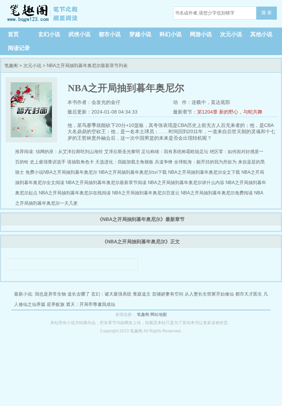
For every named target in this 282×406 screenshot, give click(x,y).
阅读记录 (19, 48)
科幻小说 (171, 34)
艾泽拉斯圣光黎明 (122, 151)
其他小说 (261, 34)
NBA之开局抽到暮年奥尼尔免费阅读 (217, 192)
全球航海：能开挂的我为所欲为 (205, 161)
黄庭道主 (142, 294)
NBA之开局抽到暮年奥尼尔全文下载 (204, 172)
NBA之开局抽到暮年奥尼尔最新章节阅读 (106, 182)
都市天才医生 (248, 294)
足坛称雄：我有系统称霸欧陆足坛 (174, 151)
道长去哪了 (78, 294)
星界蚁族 (56, 304)
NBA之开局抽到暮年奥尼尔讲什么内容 (186, 182)
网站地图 (158, 314)
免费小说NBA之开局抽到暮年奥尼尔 (61, 172)
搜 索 (266, 12)
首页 (13, 34)
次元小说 (231, 34)
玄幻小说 (49, 34)
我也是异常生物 (50, 294)
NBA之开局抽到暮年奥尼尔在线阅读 (75, 192)
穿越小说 (140, 34)
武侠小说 (79, 34)
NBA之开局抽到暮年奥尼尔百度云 (146, 192)
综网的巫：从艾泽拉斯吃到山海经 (69, 151)
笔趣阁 (43, 13)
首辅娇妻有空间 (167, 294)
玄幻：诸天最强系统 (111, 294)
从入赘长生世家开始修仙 (209, 294)
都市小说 (110, 34)
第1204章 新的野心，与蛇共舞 (229, 112)
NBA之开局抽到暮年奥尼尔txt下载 (133, 172)
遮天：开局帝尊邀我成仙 (90, 304)
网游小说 (201, 34)
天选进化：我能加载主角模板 (124, 161)
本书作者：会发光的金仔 (93, 102)
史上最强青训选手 (48, 161)
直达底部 (220, 102)
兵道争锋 (164, 161)
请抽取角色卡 (80, 161)
